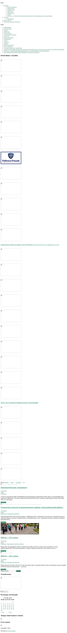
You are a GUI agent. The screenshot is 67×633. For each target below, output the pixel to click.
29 (13, 608)
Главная (6, 5)
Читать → (3, 502)
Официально (10, 8)
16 (1, 606)
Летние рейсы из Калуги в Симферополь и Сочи (30, 244)
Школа (6, 43)
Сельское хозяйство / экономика (13, 48)
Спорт (5, 40)
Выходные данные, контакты (12, 21)
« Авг (2, 612)
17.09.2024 (4, 491)
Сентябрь (18, 482)
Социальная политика (10, 34)
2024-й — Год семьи (9, 537)
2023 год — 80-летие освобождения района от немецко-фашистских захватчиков (29, 16)
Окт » (10, 612)
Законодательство (9, 45)
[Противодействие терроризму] (10, 484)
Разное (9, 14)
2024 (12, 482)
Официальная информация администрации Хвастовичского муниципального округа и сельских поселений (34, 49)
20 (9, 606)
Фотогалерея (7, 20)
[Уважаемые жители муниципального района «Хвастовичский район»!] (21, 504)
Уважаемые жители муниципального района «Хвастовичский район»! (32, 507)
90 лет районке (8, 46)
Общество (10, 11)
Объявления (10, 13)
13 (9, 605)
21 (11, 606)
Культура (6, 36)
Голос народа (7, 33)
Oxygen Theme (11, 631)
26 (7, 608)
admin (2, 492)
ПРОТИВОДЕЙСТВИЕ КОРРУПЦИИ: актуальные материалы (21, 52)
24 (3, 608)
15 (13, 605)
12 (7, 605)
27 (9, 608)
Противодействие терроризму (14, 487)
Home (6, 482)
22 (13, 606)
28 (11, 608)
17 (3, 606)
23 (1, 608)
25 (5, 608)
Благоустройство (12, 7)
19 (7, 606)
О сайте (6, 17)
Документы (10, 19)
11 (5, 605)
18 (5, 606)
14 (11, 605)
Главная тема (10, 10)
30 (1, 610)
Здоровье (6, 42)
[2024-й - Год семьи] (20, 534)
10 (3, 605)
